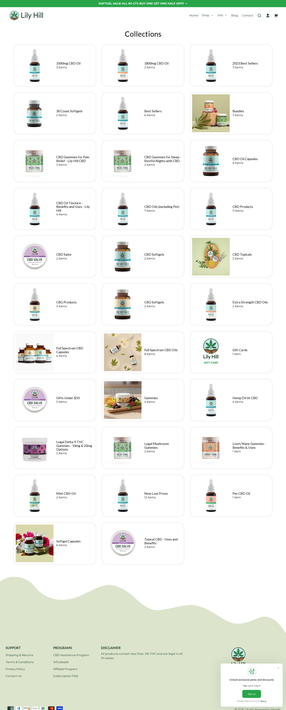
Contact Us (14, 676)
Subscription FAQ (65, 676)
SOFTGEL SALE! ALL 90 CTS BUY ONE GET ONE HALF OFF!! (142, 3)
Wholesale (61, 662)
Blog (234, 15)
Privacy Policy (15, 669)
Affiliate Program (65, 669)
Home (193, 15)
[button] (259, 15)
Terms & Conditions (20, 662)
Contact (247, 15)
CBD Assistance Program (71, 655)
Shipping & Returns (19, 655)
